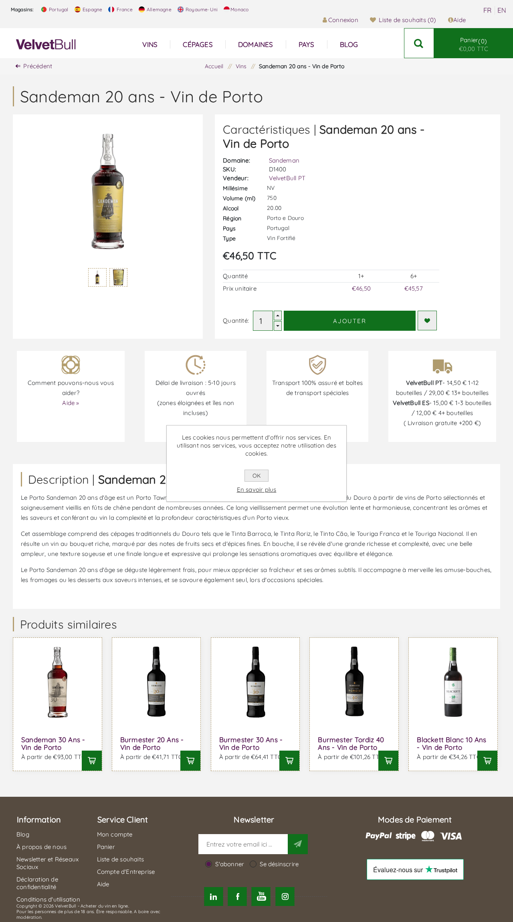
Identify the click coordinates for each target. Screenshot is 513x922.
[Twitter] (213, 896)
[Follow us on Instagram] (284, 896)
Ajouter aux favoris (427, 320)
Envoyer (298, 844)
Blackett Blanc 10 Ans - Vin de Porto (451, 743)
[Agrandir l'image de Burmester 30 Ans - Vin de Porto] (255, 682)
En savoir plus (257, 489)
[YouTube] (261, 896)
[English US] (501, 10)
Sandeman (284, 160)
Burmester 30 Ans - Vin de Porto (251, 743)
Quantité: (236, 320)
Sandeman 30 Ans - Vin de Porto (53, 743)
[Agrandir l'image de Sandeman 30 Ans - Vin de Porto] (57, 682)
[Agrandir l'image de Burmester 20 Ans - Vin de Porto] (156, 682)
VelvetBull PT (287, 178)
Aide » (70, 403)
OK (256, 475)
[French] (487, 10)
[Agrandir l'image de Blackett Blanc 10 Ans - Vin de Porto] (453, 682)
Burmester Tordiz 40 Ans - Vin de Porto (351, 743)
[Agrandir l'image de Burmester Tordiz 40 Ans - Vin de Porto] (354, 682)
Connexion (343, 20)
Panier (474, 44)
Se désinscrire (279, 864)
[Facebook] (237, 896)
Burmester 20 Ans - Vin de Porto (152, 743)
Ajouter (349, 321)
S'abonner (229, 864)
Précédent (37, 66)
